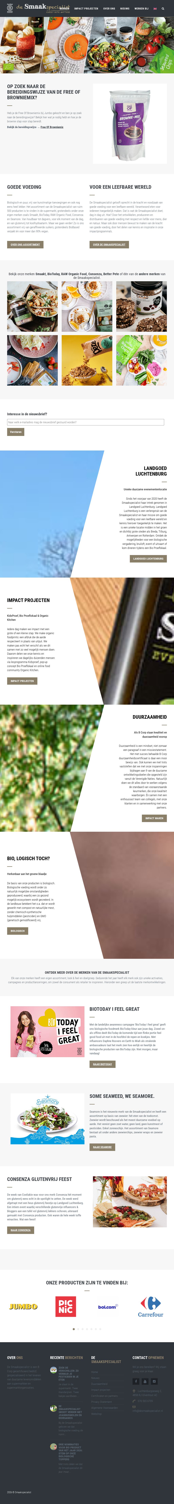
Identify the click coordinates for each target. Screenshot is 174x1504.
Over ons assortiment (25, 244)
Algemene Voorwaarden (104, 1407)
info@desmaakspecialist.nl (148, 1411)
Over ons (109, 8)
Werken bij (142, 8)
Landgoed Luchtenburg (148, 558)
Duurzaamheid (99, 1384)
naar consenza (21, 1230)
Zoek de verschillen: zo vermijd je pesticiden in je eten (69, 1373)
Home (94, 1372)
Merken (64, 8)
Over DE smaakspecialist (109, 244)
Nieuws (124, 8)
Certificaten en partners (104, 1396)
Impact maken (154, 818)
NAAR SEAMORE (102, 1147)
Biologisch (18, 931)
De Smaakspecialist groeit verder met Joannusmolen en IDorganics (70, 1412)
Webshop (96, 1414)
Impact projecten (86, 8)
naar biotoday (102, 1064)
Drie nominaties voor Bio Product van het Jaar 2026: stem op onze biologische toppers (70, 1452)
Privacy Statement (101, 1402)
